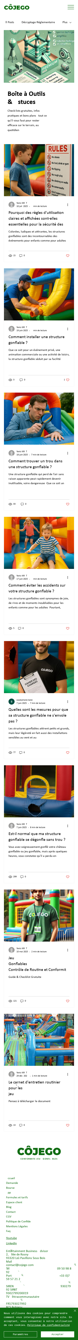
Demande (12, 1183)
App (8, 1192)
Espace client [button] (14, 1202)
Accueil (10, 1178)
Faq (8, 1231)
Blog (9, 1207)
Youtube (11, 1238)
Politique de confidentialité (48, 1325)
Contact (11, 1212)
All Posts (9, 22)
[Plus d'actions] (69, 204)
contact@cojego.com (20, 1265)
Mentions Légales (17, 1226)
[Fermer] (72, 1312)
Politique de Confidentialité (19, 1221)
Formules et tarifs (17, 1197)
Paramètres (20, 1334)
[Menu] (71, 7)
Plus (64, 22)
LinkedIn (11, 1243)
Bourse (10, 1187)
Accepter (57, 1334)
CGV (8, 1216)
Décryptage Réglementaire (38, 22)
